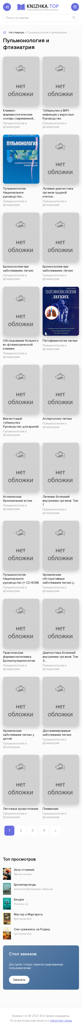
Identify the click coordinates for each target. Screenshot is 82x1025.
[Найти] (74, 18)
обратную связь (61, 1020)
